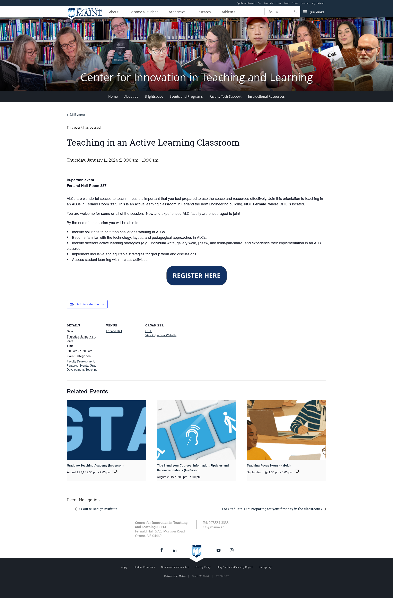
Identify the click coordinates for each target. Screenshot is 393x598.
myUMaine (318, 3)
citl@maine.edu (215, 527)
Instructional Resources (266, 96)
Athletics (228, 12)
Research (203, 12)
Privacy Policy (203, 567)
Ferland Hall (114, 331)
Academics (177, 12)
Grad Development (81, 367)
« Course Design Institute (98, 509)
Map (286, 3)
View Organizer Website (160, 335)
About (114, 12)
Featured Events (77, 365)
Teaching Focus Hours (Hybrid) (269, 465)
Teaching (91, 369)
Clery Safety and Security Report (235, 567)
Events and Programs (186, 96)
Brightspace (154, 96)
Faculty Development (80, 361)
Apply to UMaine (246, 3)
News (295, 3)
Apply (124, 567)
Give (279, 3)
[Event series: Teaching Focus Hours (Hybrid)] (297, 471)
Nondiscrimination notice (175, 567)
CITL (148, 331)
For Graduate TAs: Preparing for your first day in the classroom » (272, 509)
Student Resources (144, 567)
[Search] (296, 11)
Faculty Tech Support (225, 96)
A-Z (259, 3)
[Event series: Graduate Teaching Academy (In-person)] (115, 471)
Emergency (265, 567)
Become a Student (144, 12)
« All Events (76, 114)
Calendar (269, 3)
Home (113, 96)
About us (131, 96)
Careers (305, 3)
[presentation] (106, 430)
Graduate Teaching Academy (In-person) (95, 465)
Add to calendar (88, 304)
